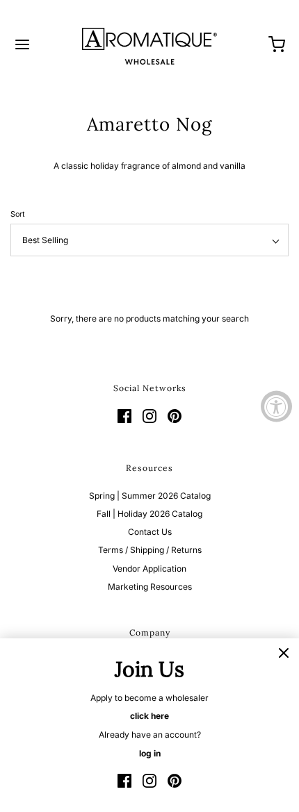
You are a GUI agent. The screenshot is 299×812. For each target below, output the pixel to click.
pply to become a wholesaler (152, 698)
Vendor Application (149, 568)
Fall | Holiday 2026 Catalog (149, 513)
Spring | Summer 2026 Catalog (150, 495)
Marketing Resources (150, 586)
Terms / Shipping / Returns (150, 550)
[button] (149, 240)
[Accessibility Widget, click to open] (276, 406)
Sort (17, 214)
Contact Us (150, 532)
